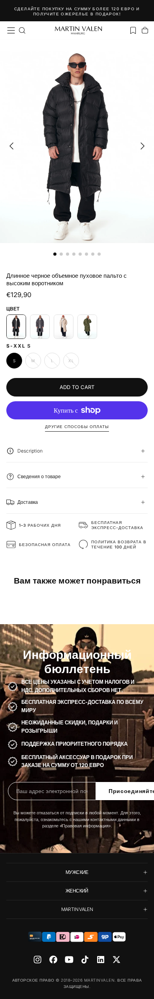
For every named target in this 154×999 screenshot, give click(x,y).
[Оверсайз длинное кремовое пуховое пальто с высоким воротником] (63, 326)
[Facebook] (53, 959)
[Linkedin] (100, 959)
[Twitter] (116, 959)
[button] (11, 30)
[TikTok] (85, 959)
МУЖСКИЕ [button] (77, 872)
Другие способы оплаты (77, 426)
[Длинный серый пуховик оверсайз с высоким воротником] (40, 326)
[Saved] (133, 30)
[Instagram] (37, 959)
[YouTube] (69, 959)
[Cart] (145, 30)
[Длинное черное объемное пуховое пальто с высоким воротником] (16, 326)
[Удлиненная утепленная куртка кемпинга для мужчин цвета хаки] (87, 326)
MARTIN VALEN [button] (77, 909)
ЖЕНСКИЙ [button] (77, 891)
